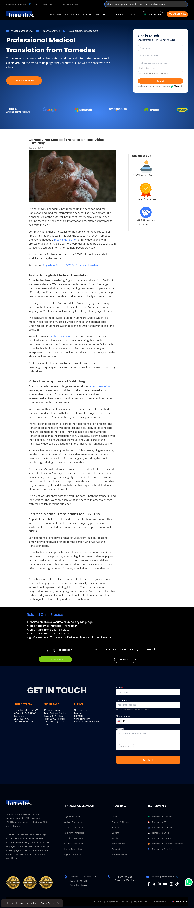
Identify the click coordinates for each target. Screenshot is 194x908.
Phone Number (123, 716)
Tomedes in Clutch (161, 833)
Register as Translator (118, 901)
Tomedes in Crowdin (161, 838)
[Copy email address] (30, 4)
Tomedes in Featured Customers (167, 843)
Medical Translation (72, 822)
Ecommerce (117, 827)
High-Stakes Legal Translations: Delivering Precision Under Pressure (69, 637)
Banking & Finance (121, 822)
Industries (119, 806)
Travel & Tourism (120, 854)
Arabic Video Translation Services (48, 633)
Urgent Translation (72, 854)
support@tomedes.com (16, 4)
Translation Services (78, 806)
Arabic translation (60, 336)
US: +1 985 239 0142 (48, 4)
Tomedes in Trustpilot (162, 816)
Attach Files (149, 68)
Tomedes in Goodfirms (162, 849)
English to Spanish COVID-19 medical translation (72, 265)
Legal (114, 816)
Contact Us (125, 659)
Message (125, 737)
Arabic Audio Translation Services (48, 629)
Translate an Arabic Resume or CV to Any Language (60, 622)
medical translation (65, 239)
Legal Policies (140, 901)
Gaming (115, 833)
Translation (55, 14)
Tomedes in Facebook (162, 827)
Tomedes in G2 (159, 822)
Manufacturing (119, 843)
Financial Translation (73, 827)
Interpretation (72, 14)
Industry (87, 14)
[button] (119, 721)
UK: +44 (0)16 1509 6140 (72, 4)
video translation (100, 386)
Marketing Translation (74, 833)
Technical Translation (73, 838)
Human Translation (72, 849)
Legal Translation (71, 816)
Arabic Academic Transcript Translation (52, 626)
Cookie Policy (47, 903)
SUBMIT (148, 760)
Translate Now (177, 14)
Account (98, 901)
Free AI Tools (117, 14)
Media (115, 838)
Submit (160, 81)
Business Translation (73, 843)
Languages (101, 14)
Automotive (117, 849)
